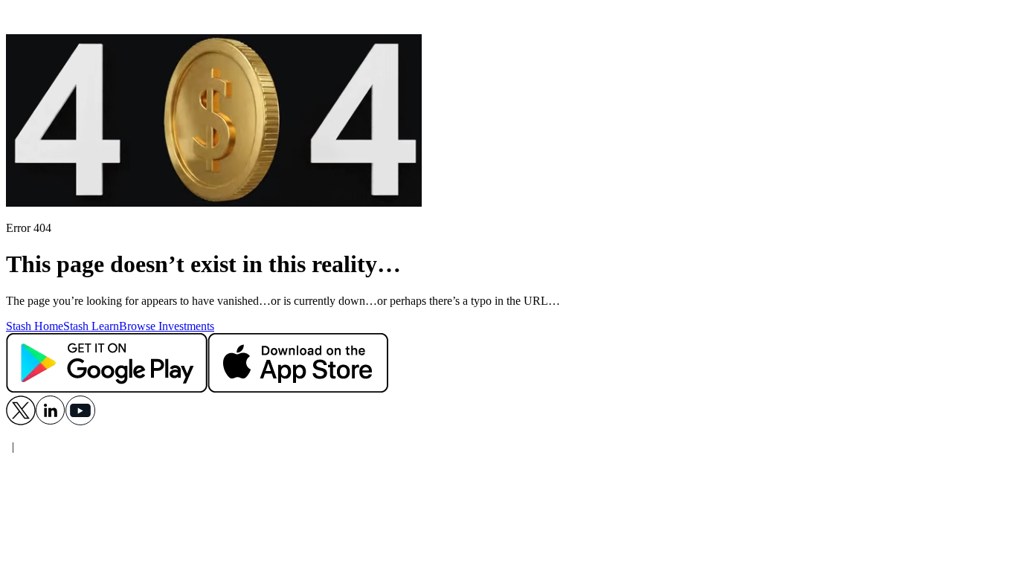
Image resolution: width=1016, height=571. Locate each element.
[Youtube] (80, 421)
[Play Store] (107, 388)
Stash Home (34, 326)
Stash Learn (91, 326)
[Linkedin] (50, 421)
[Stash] (508, 20)
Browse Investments (166, 326)
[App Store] (298, 388)
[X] (21, 421)
